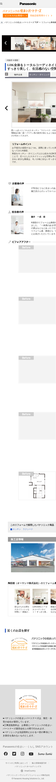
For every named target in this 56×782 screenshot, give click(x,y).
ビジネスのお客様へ (14, 15)
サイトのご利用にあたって (16, 763)
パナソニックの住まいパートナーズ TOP (21, 22)
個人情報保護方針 (39, 763)
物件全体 (18, 74)
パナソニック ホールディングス (28, 766)
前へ (5, 43)
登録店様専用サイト (40, 15)
